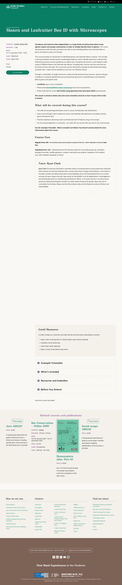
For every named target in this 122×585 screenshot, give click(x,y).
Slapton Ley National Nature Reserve (79, 524)
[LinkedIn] (57, 557)
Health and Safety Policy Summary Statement (16, 520)
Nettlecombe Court (79, 507)
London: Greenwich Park (59, 513)
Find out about (101, 499)
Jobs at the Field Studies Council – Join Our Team (47, 550)
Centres (39, 499)
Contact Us (102, 7)
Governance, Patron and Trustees (15, 507)
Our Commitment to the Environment (17, 510)
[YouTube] (64, 557)
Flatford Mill (38, 527)
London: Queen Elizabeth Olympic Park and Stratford (60, 518)
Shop (93, 7)
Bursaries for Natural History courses (103, 515)
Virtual (41, 430)
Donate (111, 7)
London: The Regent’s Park (60, 524)
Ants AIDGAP (14, 426)
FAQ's (94, 527)
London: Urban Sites (60, 528)
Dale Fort (37, 519)
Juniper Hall (38, 529)
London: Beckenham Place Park (60, 505)
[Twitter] (54, 557)
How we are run (14, 499)
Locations (85, 7)
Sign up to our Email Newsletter (102, 509)
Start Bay (76, 528)
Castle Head (38, 516)
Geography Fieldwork (99, 521)
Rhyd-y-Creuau (78, 513)
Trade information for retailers (101, 512)
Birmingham (38, 507)
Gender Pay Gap (10, 524)
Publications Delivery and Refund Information (102, 505)
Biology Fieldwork (98, 524)
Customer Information (12, 516)
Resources (75, 7)
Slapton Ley (77, 521)
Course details (18, 72)
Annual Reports (10, 504)
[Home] (15, 7)
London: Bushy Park (21, 44)
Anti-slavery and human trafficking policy (16, 527)
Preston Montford (79, 510)
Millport (76, 504)
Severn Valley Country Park (80, 517)
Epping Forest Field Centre (40, 523)
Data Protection (10, 513)
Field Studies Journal (98, 518)
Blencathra (38, 513)
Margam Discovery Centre (59, 532)
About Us (44, 7)
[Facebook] (61, 557)
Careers (95, 529)
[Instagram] (68, 557)
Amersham (38, 504)
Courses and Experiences (59, 7)
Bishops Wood (39, 510)
